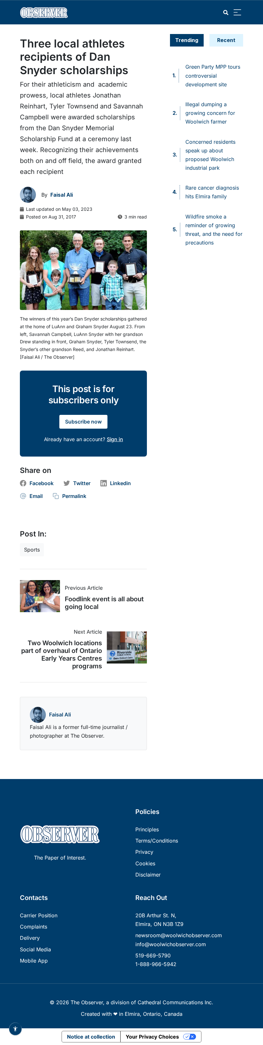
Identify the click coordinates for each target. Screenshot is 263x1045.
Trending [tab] (186, 40)
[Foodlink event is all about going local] (42, 596)
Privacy (144, 852)
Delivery (30, 938)
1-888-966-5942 (155, 964)
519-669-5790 (153, 955)
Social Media (35, 949)
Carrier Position (38, 915)
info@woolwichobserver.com (170, 944)
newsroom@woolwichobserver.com (178, 935)
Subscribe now (83, 421)
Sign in (115, 439)
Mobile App (34, 960)
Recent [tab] (226, 40)
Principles (147, 829)
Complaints (33, 926)
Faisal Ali (60, 714)
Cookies (145, 863)
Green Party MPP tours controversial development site (212, 75)
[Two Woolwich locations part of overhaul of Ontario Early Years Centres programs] (124, 647)
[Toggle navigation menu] (237, 13)
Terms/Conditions (156, 840)
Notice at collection (91, 1036)
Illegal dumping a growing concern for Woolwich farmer (210, 113)
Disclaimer (148, 874)
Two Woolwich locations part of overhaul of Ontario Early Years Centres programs (61, 654)
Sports (32, 549)
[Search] (225, 12)
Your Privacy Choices (152, 1036)
